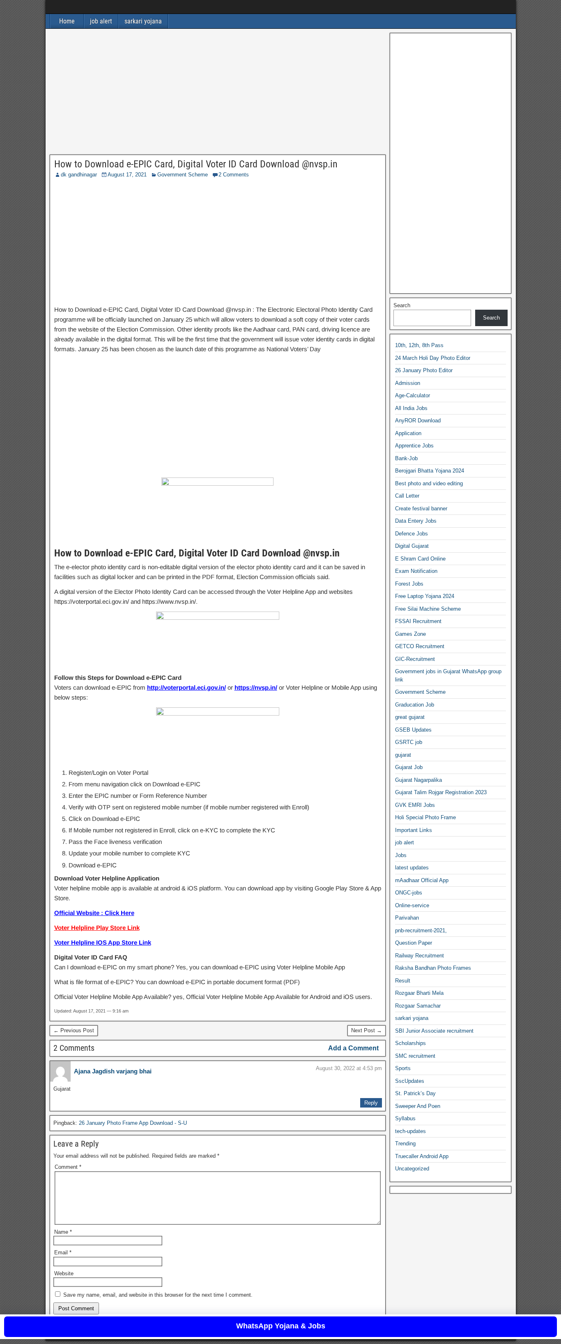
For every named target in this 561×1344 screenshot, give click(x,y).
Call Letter (407, 496)
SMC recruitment (415, 1056)
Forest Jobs (409, 584)
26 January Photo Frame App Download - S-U (133, 1123)
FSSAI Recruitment (418, 622)
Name (63, 1232)
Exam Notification (416, 571)
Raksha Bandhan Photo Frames (433, 968)
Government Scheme (182, 174)
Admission (407, 383)
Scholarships (410, 1043)
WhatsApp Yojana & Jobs (280, 1326)
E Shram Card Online (420, 559)
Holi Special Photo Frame (425, 818)
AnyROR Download (418, 421)
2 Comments (233, 174)
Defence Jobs (411, 534)
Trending (405, 1144)
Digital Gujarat (412, 546)
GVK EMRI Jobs (415, 805)
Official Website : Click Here (94, 912)
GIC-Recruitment (415, 659)
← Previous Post (73, 1030)
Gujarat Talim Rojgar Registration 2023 (441, 793)
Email (62, 1252)
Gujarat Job (409, 768)
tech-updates (410, 1131)
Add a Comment (353, 1048)
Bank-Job (406, 458)
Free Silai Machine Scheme (428, 609)
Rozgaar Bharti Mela (419, 993)
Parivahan (407, 918)
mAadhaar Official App (421, 880)
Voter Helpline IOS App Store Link (102, 942)
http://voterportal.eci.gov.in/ (186, 687)
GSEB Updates (413, 730)
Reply (371, 1103)
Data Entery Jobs (416, 521)
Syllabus (405, 1119)
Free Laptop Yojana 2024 (424, 596)
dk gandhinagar (79, 174)
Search (401, 305)
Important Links (413, 830)
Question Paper (413, 943)
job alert (101, 21)
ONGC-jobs (408, 893)
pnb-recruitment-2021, (421, 930)
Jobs (401, 855)
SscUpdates (409, 1081)
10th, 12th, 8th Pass (419, 346)
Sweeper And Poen (417, 1106)
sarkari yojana (143, 21)
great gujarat (410, 717)
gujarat (403, 755)
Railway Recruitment (419, 955)
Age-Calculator (412, 396)
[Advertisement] (218, 93)
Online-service (412, 905)
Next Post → (366, 1030)
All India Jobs (411, 408)
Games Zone (410, 634)
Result (402, 981)
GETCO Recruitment (419, 647)
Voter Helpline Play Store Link (97, 927)
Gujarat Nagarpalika (418, 780)
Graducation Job (414, 705)
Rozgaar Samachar (418, 1006)
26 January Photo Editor (424, 371)
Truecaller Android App (421, 1156)
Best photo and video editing (429, 483)
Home (67, 21)
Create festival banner (421, 508)
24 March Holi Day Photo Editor (432, 358)
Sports (403, 1069)
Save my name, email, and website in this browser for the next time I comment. (158, 1295)
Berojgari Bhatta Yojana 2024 (429, 471)
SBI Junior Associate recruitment (434, 1031)
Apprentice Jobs (414, 446)
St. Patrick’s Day (415, 1094)
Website (64, 1273)
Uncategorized (412, 1169)
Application (408, 433)
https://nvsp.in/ (256, 687)
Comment (68, 1167)
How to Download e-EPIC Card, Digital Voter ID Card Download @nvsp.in (196, 164)
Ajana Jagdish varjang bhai (113, 1071)
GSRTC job (408, 742)
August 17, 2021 (127, 174)
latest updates (412, 868)
